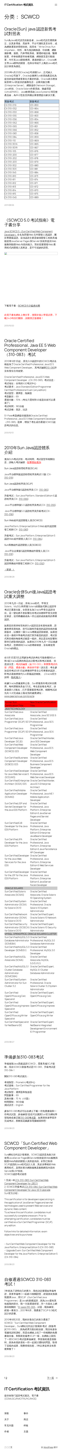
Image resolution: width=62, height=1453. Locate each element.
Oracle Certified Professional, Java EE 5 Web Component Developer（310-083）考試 (30, 347)
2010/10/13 (9, 432)
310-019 (8, 477)
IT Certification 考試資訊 (18, 4)
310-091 (8, 554)
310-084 (37, 538)
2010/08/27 (9, 1041)
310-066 (23, 498)
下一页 (52, 1377)
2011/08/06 (9, 205)
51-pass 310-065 (26, 1307)
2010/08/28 (9, 576)
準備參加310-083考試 (24, 1057)
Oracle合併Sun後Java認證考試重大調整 (30, 594)
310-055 (50, 505)
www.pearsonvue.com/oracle (19, 696)
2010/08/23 (9, 1128)
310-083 (50, 367)
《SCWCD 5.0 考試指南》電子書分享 (29, 222)
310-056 (8, 514)
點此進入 (15, 677)
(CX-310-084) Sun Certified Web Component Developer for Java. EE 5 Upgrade (30, 1188)
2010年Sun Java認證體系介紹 (27, 450)
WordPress (48, 1447)
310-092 (39, 563)
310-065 (43, 489)
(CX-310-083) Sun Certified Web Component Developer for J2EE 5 (26, 1182)
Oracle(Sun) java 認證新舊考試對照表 (30, 31)
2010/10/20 (9, 325)
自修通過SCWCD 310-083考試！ (27, 1281)
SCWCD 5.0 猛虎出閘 (29, 305)
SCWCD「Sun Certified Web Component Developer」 (30, 1145)
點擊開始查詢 (34, 462)
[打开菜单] (56, 4)
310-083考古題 (28, 1117)
